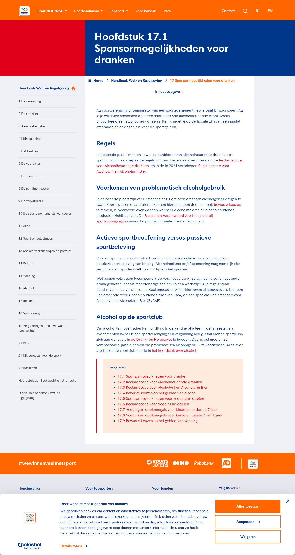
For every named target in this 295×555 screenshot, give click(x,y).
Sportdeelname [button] (87, 11)
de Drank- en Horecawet (151, 339)
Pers (167, 11)
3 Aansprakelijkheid (32, 126)
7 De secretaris (29, 176)
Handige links (29, 488)
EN (270, 10)
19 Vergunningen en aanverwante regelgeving (42, 328)
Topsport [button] (117, 11)
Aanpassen (245, 521)
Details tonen (71, 546)
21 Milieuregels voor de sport (39, 355)
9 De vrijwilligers (30, 201)
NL (258, 10)
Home (98, 80)
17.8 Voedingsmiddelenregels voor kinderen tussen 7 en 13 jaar (170, 415)
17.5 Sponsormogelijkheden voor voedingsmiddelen (161, 398)
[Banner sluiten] (287, 501)
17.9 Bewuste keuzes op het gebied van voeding (158, 420)
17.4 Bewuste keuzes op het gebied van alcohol (157, 393)
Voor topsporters (99, 488)
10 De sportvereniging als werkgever (44, 213)
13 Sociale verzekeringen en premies (45, 251)
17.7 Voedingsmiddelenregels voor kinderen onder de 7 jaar (167, 409)
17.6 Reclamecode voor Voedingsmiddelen (153, 404)
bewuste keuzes (227, 204)
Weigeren (248, 537)
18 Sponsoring (29, 313)
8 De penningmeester (33, 188)
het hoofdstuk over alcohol (174, 350)
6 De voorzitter (29, 163)
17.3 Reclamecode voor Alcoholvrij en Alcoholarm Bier (163, 387)
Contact (228, 10)
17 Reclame (26, 301)
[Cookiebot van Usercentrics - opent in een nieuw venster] (30, 546)
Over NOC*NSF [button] (51, 11)
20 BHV (24, 343)
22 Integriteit (27, 368)
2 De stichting (28, 114)
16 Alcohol (26, 288)
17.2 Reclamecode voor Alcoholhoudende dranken (160, 381)
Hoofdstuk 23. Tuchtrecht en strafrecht (47, 380)
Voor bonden (145, 11)
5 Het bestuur (28, 151)
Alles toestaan (247, 506)
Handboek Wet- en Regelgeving (43, 88)
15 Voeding (26, 276)
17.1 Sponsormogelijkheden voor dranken (152, 376)
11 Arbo (24, 226)
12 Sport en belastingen (35, 238)
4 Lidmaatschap (29, 138)
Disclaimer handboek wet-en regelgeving (39, 395)
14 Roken (25, 263)
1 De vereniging (29, 101)
